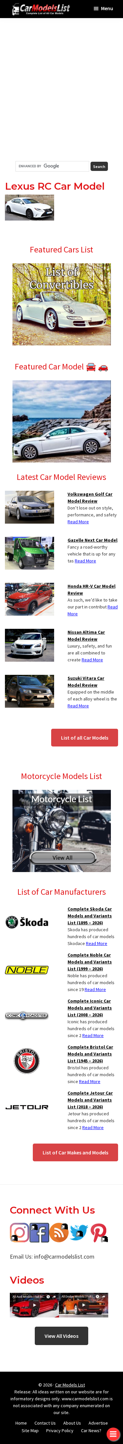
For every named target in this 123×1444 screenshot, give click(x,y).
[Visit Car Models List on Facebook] (39, 1227)
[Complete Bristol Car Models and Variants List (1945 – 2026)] (27, 1047)
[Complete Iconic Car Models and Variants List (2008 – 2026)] (27, 1001)
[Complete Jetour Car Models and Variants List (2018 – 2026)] (27, 1093)
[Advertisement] (61, 89)
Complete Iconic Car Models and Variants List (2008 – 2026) (90, 1008)
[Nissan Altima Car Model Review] (29, 632)
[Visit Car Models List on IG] (20, 1227)
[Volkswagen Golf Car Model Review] (29, 494)
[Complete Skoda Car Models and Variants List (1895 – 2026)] (27, 909)
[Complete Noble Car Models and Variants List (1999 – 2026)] (27, 955)
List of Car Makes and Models (75, 1152)
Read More (78, 522)
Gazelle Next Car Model (92, 540)
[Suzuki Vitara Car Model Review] (29, 678)
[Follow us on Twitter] (79, 1227)
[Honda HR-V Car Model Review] (29, 586)
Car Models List (70, 1385)
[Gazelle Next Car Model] (29, 540)
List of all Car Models (84, 737)
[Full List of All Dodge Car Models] (34, 1297)
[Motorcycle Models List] (61, 794)
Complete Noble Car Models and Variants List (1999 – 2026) (90, 962)
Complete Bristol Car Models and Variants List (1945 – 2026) (90, 1054)
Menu (107, 8)
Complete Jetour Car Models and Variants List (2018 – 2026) (90, 1100)
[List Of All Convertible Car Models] (61, 267)
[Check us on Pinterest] (98, 1227)
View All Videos (61, 1336)
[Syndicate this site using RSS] (59, 1227)
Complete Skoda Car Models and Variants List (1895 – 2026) (90, 916)
